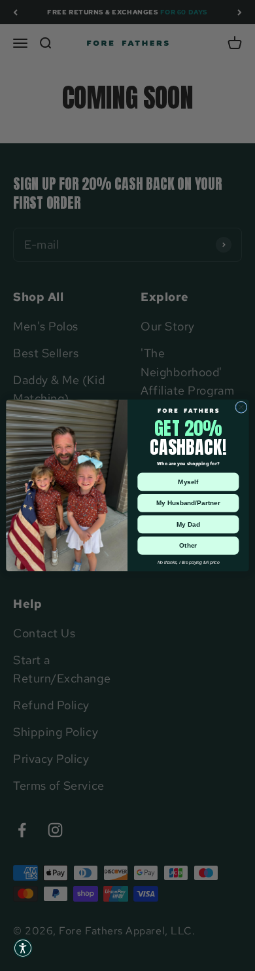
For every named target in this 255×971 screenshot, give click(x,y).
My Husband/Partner (188, 503)
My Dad (188, 524)
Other (188, 546)
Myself (188, 482)
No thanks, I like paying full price (189, 562)
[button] (23, 948)
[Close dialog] (241, 407)
